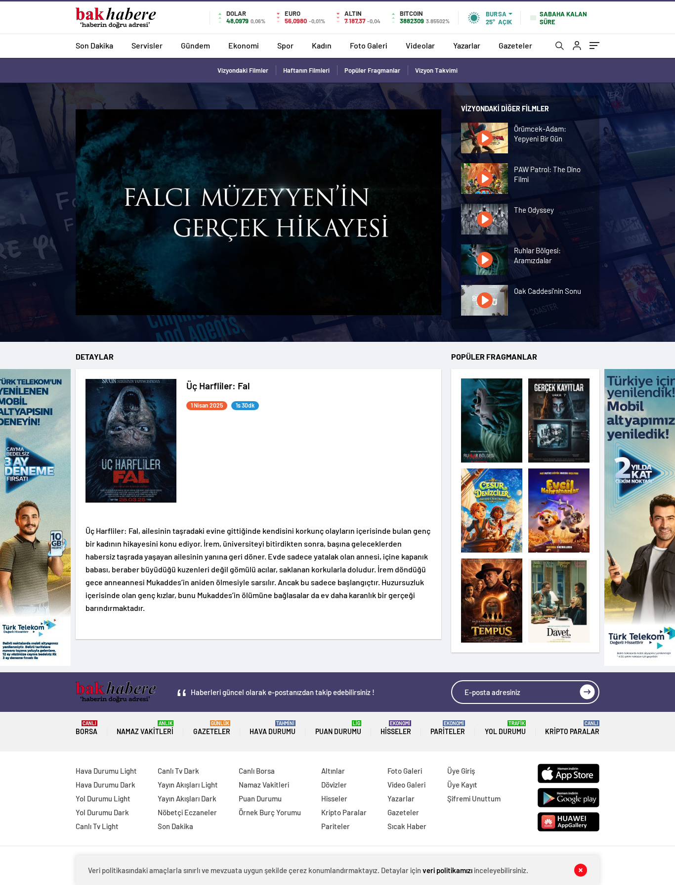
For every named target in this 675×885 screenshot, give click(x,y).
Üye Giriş (461, 770)
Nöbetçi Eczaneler (187, 812)
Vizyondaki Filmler (242, 70)
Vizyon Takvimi (436, 70)
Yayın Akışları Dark (187, 798)
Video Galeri (406, 784)
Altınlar (333, 770)
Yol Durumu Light (103, 798)
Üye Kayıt (462, 784)
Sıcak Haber (406, 826)
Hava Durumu (272, 728)
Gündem (195, 45)
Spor (285, 45)
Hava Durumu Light (106, 770)
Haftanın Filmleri (306, 70)
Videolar (420, 45)
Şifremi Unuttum (474, 798)
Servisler (147, 45)
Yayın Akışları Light (188, 784)
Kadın (322, 45)
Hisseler (395, 728)
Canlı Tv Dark (178, 770)
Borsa (86, 728)
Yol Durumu (505, 728)
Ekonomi (243, 45)
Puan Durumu (338, 728)
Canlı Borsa (257, 770)
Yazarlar (466, 45)
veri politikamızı (447, 870)
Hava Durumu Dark (105, 784)
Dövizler (334, 784)
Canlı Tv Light (97, 826)
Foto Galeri (368, 45)
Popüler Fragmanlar (372, 70)
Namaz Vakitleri (145, 728)
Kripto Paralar (572, 728)
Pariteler (447, 728)
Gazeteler (515, 45)
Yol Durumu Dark (102, 812)
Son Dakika (94, 45)
